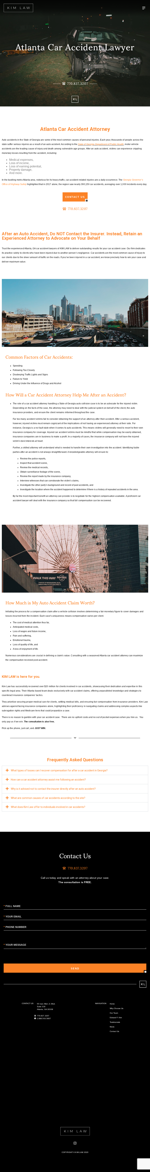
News (112, 1027)
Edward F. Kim (116, 1018)
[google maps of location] (75, 1080)
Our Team (114, 1013)
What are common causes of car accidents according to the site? (48, 798)
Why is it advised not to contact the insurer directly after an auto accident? (53, 788)
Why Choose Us (116, 1008)
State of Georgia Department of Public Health (101, 144)
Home (112, 1004)
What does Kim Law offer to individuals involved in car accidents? (48, 806)
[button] (75, 770)
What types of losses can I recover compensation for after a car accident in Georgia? (59, 770)
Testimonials (115, 1022)
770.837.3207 (43, 1016)
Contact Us (114, 1031)
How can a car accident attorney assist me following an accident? (48, 779)
